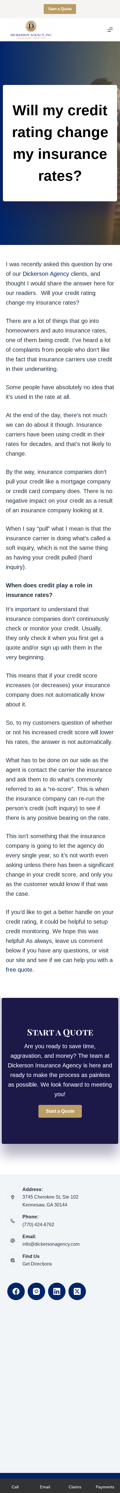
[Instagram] (36, 1291)
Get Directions (37, 1263)
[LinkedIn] (57, 1291)
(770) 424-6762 (38, 1224)
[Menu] (110, 29)
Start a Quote (60, 9)
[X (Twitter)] (77, 1291)
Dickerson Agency (46, 274)
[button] (60, 1111)
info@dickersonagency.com (51, 1244)
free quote (19, 969)
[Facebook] (16, 1291)
